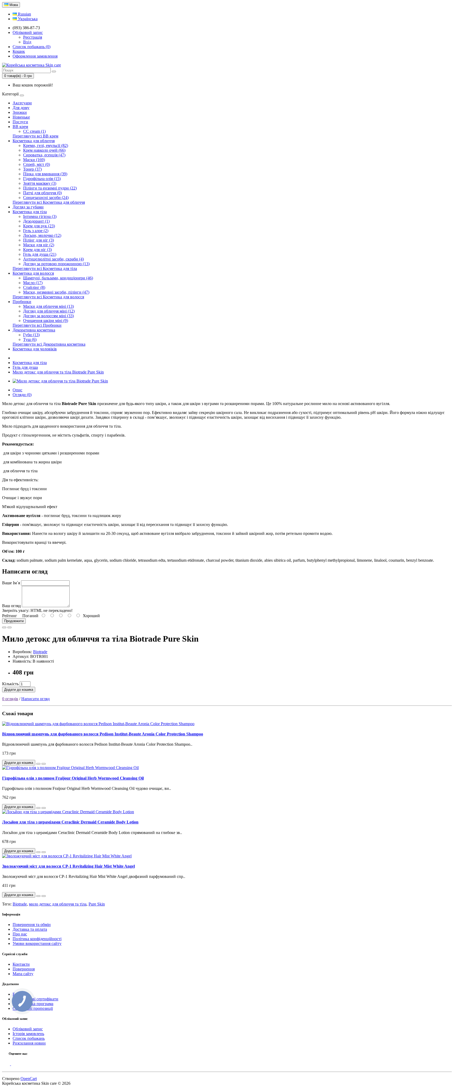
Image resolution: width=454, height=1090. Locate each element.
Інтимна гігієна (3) (39, 216)
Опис (17, 390)
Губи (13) (31, 334)
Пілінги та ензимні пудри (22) (50, 188)
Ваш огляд (11, 605)
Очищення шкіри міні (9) (45, 320)
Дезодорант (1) (36, 221)
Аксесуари (22, 103)
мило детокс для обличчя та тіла (57, 904)
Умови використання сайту (37, 943)
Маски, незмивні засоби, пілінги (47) (56, 292)
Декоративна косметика (34, 330)
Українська (27, 19)
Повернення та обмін (32, 924)
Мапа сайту (23, 973)
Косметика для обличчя (34, 141)
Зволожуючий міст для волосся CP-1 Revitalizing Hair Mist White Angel (68, 866)
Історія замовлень (28, 1033)
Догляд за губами (28, 207)
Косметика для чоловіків (35, 349)
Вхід (27, 42)
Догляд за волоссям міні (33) (48, 316)
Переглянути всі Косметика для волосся (48, 297)
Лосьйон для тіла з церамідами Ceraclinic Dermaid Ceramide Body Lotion (70, 822)
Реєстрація (32, 37)
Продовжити (14, 621)
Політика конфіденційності (37, 939)
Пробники (22, 301)
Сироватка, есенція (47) (44, 155)
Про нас (20, 934)
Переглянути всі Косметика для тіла (45, 268)
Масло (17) (33, 282)
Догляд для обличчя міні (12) (49, 311)
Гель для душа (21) (39, 254)
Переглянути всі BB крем (35, 136)
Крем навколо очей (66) (44, 150)
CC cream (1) (34, 131)
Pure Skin (97, 904)
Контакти (21, 964)
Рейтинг (9, 615)
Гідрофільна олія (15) (42, 178)
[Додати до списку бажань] (4, 627)
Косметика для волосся (33, 273)
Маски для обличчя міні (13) (48, 306)
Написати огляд (35, 699)
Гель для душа (25, 367)
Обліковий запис (28, 1029)
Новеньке (21, 117)
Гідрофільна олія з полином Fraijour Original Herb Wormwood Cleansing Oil (73, 778)
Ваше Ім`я (11, 583)
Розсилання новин (29, 1043)
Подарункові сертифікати (35, 999)
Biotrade (40, 651)
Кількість (10, 684)
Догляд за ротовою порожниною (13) (56, 264)
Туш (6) (30, 339)
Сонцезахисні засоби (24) (46, 197)
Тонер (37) (32, 169)
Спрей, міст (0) (36, 164)
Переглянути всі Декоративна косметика (49, 344)
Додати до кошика (18, 690)
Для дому (21, 107)
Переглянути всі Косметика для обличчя (49, 202)
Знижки (20, 112)
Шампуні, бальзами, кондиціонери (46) (58, 278)
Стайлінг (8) (34, 287)
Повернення (24, 969)
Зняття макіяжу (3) (39, 183)
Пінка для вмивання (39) (45, 174)
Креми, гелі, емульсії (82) (45, 145)
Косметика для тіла (30, 211)
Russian (24, 14)
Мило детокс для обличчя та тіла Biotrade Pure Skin (58, 372)
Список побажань (29, 1038)
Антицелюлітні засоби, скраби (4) (53, 259)
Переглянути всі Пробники (37, 325)
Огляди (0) (22, 394)
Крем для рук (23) (39, 226)
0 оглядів (10, 699)
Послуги (20, 122)
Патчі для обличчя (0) (42, 193)
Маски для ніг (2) (38, 245)
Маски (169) (34, 159)
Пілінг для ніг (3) (38, 240)
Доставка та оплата (30, 929)
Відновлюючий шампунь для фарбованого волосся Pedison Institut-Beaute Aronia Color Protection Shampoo (102, 734)
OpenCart (28, 1078)
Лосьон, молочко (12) (42, 235)
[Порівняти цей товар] (9, 627)
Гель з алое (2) (35, 230)
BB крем (20, 126)
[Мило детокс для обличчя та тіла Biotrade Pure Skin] (60, 381)
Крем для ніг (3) (37, 249)
